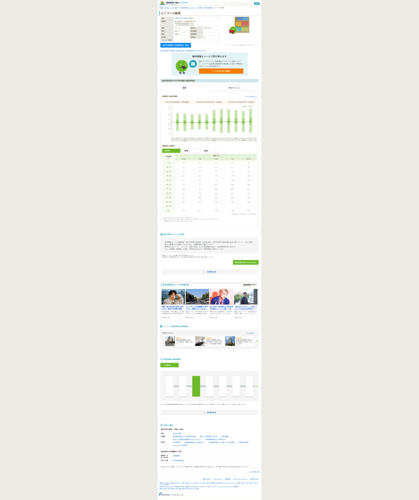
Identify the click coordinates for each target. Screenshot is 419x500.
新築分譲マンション (222, 482)
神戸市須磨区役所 (178, 460)
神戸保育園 (176, 442)
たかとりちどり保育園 (180, 445)
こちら (234, 404)
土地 (255, 482)
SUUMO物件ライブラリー (188, 8)
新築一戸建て (241, 482)
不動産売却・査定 (179, 486)
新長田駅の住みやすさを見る (245, 262)
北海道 (161, 488)
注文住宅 (161, 486)
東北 (165, 488)
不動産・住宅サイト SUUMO (168, 8)
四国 (187, 488)
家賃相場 (213, 482)
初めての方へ (207, 479)
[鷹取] (209, 386)
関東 (168, 488)
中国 (190, 488)
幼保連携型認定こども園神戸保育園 (184, 436)
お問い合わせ (254, 479)
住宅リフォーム (169, 486)
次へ (257, 386)
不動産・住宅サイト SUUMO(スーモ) (169, 482)
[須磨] (236, 386)
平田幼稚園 (224, 436)
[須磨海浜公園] (223, 386)
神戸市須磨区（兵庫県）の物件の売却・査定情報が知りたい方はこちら (183, 50)
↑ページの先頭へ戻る (254, 471)
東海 (180, 488)
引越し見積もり (195, 486)
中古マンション (232, 482)
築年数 (186, 151)
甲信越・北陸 (174, 488)
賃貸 (183, 482)
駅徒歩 (206, 151)
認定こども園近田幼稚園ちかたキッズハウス (187, 439)
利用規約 (228, 479)
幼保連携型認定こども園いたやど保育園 (221, 442)
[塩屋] (249, 386)
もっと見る (250, 333)
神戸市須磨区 (208, 8)
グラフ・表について (251, 96)
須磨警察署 (176, 455)
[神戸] (169, 386)
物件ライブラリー (212, 486)
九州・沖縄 (195, 488)
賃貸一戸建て (206, 482)
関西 (183, 488)
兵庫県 (200, 8)
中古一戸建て (249, 482)
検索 (257, 3)
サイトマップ (218, 479)
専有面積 (167, 151)
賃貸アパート (198, 482)
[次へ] (257, 341)
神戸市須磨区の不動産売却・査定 (176, 45)
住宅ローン (203, 486)
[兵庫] (183, 386)
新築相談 (187, 486)
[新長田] (196, 386)
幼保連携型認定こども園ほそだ (216, 439)
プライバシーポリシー (240, 479)
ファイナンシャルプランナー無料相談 (228, 486)
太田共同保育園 (243, 442)
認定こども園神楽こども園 (208, 436)
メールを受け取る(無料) (221, 71)
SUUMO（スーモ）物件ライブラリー (174, 3)
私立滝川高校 (177, 433)
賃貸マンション (189, 482)
